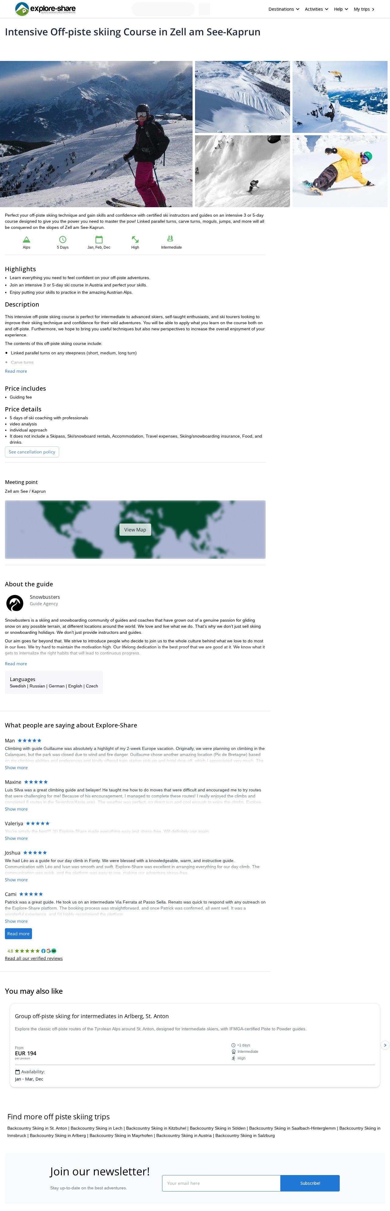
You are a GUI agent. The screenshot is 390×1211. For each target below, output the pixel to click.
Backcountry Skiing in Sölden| (219, 1128)
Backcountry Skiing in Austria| (185, 1135)
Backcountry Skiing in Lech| (98, 1128)
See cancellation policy (32, 452)
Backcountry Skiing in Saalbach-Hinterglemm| (293, 1128)
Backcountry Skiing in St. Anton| (38, 1128)
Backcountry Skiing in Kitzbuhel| (157, 1128)
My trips (362, 9)
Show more (16, 767)
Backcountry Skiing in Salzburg (245, 1135)
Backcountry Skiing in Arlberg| (59, 1135)
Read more (16, 371)
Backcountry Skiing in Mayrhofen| (122, 1135)
